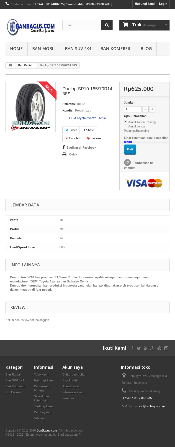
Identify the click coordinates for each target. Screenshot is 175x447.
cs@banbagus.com (152, 406)
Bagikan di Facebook (81, 147)
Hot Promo (13, 392)
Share (89, 130)
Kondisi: (68, 110)
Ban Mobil (44, 48)
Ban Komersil (115, 48)
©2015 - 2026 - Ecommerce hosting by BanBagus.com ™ (43, 434)
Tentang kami (43, 406)
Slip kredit (69, 380)
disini (128, 142)
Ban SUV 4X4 (78, 48)
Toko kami (41, 374)
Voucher (68, 398)
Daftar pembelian (74, 374)
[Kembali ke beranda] (10, 65)
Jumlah (129, 102)
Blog (146, 48)
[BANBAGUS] (30, 27)
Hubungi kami (145, 3)
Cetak (73, 154)
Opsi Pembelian (135, 116)
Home (16, 48)
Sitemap (40, 418)
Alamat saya (71, 386)
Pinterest (96, 138)
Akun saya (72, 367)
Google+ (74, 138)
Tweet (72, 130)
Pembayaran (42, 412)
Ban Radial (13, 374)
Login (163, 3)
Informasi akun (73, 392)
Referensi (69, 104)
